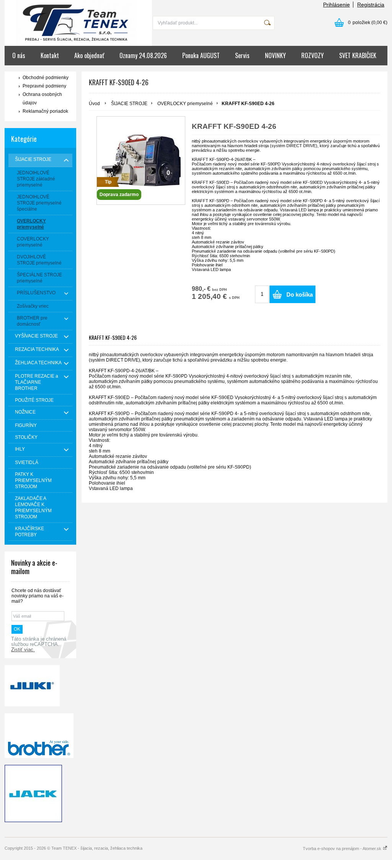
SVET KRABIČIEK (357, 55)
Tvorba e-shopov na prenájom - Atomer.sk (342, 848)
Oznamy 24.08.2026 (143, 55)
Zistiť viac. (23, 649)
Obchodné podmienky (46, 77)
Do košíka (299, 294)
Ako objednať (89, 55)
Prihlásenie (336, 5)
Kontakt (50, 55)
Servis (242, 55)
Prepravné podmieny (44, 86)
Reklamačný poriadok (45, 111)
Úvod (94, 103)
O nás (18, 55)
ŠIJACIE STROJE (129, 103)
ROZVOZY (312, 55)
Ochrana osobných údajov (42, 98)
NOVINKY (275, 55)
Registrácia (370, 5)
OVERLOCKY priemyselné (185, 103)
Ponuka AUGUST (201, 55)
